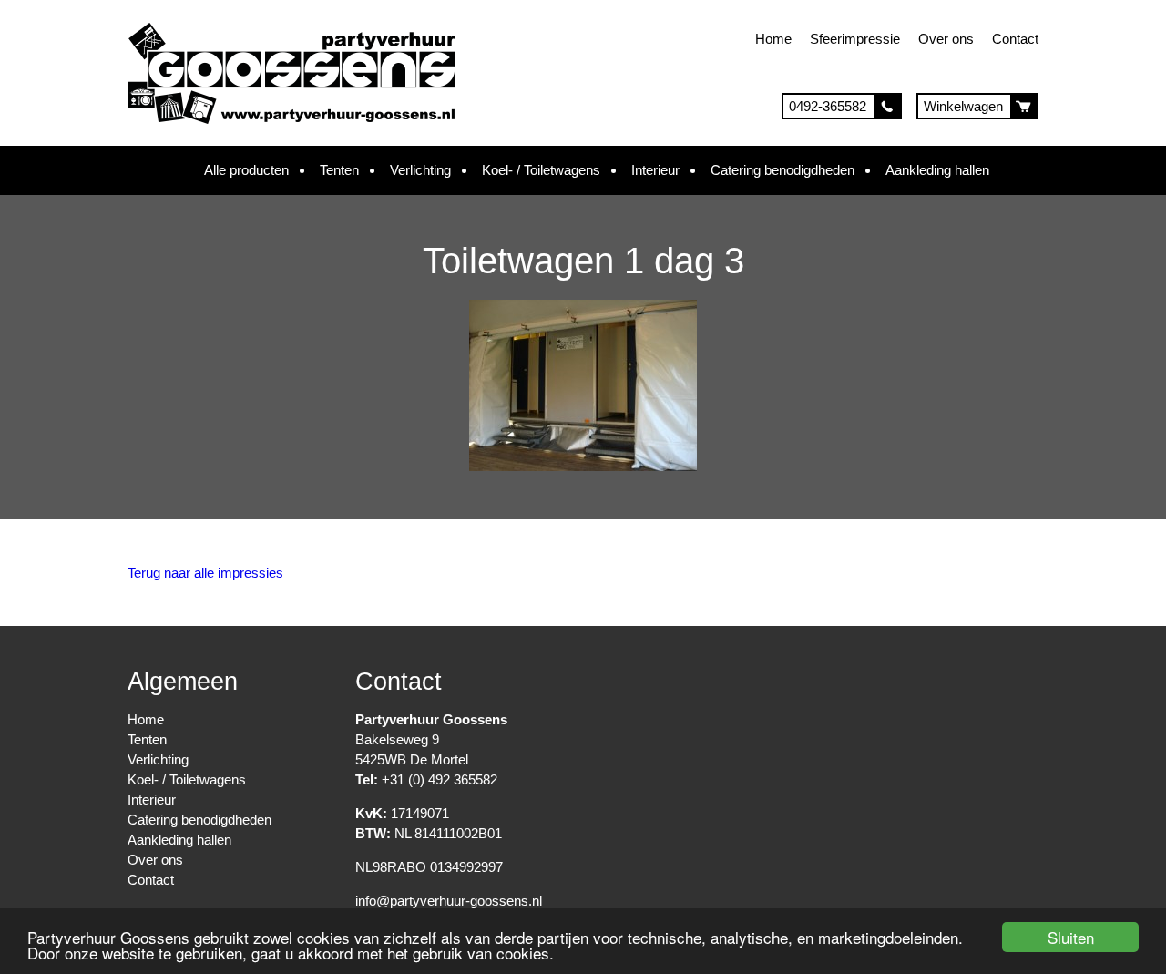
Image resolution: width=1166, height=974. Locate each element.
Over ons (946, 38)
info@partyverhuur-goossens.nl (448, 900)
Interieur (655, 170)
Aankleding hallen (937, 170)
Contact (1015, 38)
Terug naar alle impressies (205, 572)
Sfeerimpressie (855, 38)
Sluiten (1071, 937)
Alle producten (246, 170)
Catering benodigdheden (782, 170)
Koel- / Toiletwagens (541, 170)
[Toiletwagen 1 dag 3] (583, 466)
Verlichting (420, 170)
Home (773, 38)
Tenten (339, 170)
